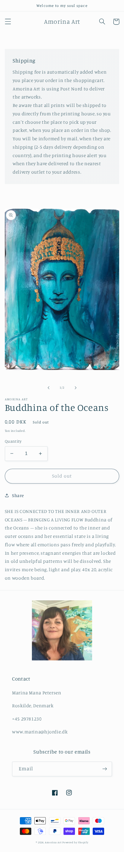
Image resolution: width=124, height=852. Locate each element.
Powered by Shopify (75, 842)
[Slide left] (48, 387)
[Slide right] (75, 387)
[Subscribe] (105, 769)
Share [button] (18, 495)
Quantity (13, 441)
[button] (8, 22)
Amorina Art (53, 842)
